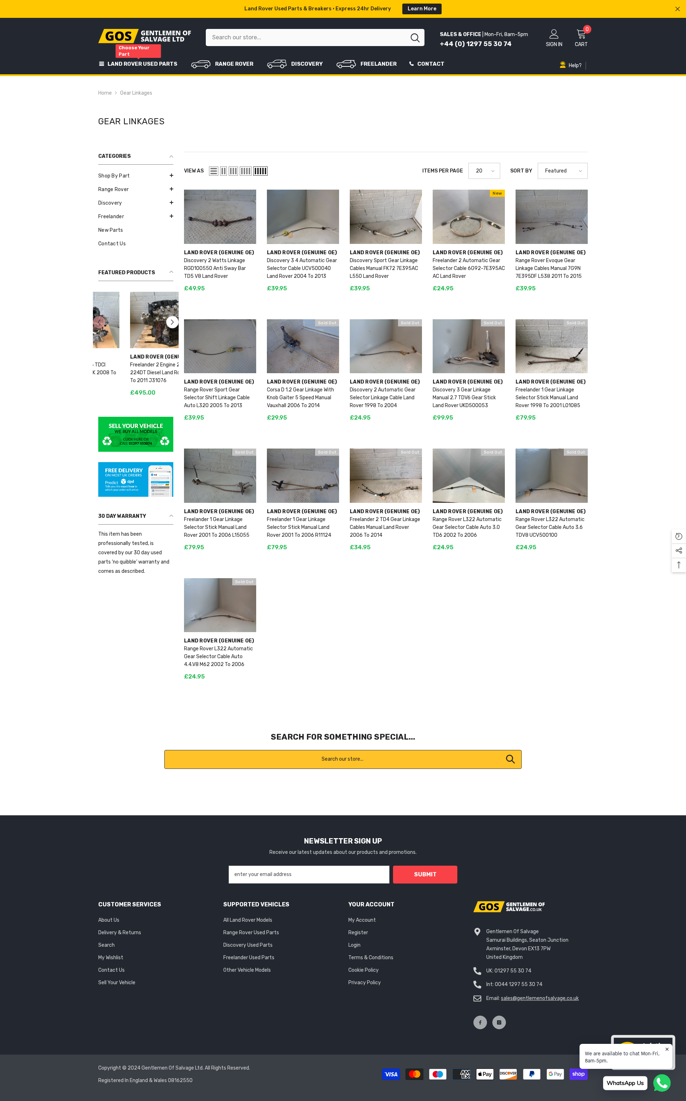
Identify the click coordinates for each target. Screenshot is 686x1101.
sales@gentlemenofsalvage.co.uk (540, 998)
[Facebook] (480, 1022)
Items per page (442, 171)
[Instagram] (499, 1022)
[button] (135, 175)
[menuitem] (135, 176)
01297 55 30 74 (512, 971)
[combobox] (306, 37)
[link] (135, 434)
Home (105, 93)
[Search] (315, 37)
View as (194, 171)
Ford (105, 357)
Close (678, 9)
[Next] (172, 322)
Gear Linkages (136, 93)
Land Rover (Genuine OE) (219, 253)
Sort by (521, 171)
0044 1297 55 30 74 (518, 984)
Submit (425, 874)
